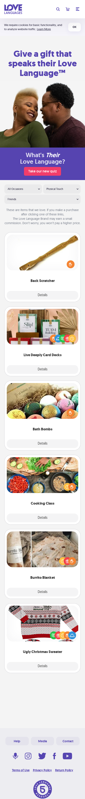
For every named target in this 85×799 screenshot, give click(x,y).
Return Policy (64, 770)
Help (17, 741)
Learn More (44, 29)
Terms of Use (21, 770)
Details (43, 295)
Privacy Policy (42, 770)
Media (42, 741)
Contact (68, 741)
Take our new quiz (42, 171)
